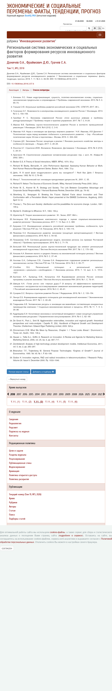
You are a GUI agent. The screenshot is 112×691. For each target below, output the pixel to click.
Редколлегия (15, 423)
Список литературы (41, 90)
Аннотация (14, 90)
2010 (61, 394)
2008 (74, 394)
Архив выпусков (17, 387)
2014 (37, 394)
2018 (12, 394)
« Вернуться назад (17, 379)
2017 (19, 394)
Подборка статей (17, 518)
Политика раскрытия (19, 479)
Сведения (13, 419)
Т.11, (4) (49, 401)
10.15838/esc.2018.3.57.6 (22, 83)
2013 (43, 394)
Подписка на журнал (19, 431)
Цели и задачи (16, 450)
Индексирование (17, 467)
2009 (67, 394)
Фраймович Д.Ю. (37, 62)
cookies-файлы (57, 532)
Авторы (26, 90)
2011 (55, 394)
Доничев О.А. (16, 62)
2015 (31, 394)
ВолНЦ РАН (30, 15)
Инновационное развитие (37, 41)
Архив (12, 498)
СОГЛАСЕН (7, 548)
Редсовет (13, 427)
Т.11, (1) (15, 401)
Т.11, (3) (38, 401)
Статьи (12, 510)
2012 (49, 394)
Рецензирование (17, 459)
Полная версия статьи (19, 371)
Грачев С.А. (59, 62)
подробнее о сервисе (70, 535)
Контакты (13, 435)
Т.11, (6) (72, 401)
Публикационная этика (20, 463)
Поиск (12, 514)
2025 (87, 394)
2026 (81, 394)
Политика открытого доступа (23, 475)
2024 (94, 394)
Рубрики (13, 502)
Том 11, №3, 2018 (15, 68)
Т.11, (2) (27, 401)
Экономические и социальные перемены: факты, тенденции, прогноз (54, 9)
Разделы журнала (17, 454)
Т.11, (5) (61, 401)
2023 (100, 394)
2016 (25, 394)
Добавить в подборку (42, 371)
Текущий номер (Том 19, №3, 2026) (25, 494)
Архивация (14, 471)
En (103, 28)
